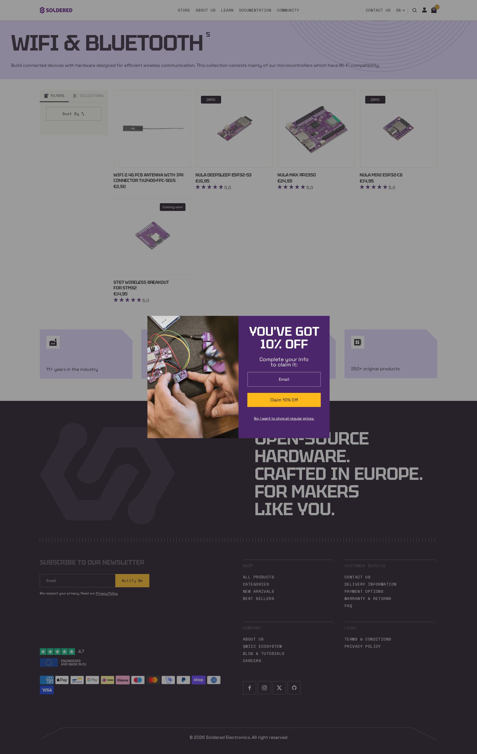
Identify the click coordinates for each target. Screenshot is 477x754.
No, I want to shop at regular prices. (284, 418)
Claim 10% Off (284, 400)
